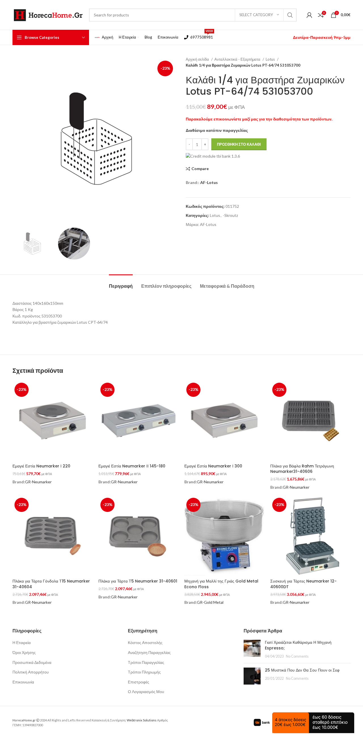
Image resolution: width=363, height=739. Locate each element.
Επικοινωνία (23, 681)
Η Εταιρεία (21, 642)
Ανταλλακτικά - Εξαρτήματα (237, 59)
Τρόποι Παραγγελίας (146, 662)
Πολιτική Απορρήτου (30, 672)
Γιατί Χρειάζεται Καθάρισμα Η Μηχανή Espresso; (298, 645)
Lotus (271, 59)
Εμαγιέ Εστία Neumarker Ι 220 (41, 466)
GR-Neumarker (38, 481)
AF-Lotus (209, 182)
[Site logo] (47, 14)
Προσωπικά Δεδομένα (31, 662)
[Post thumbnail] (252, 649)
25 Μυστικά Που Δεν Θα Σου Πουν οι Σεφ (302, 670)
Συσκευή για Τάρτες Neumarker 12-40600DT (303, 584)
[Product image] (310, 421)
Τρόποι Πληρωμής (144, 672)
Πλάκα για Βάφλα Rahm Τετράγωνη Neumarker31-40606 (302, 469)
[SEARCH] (290, 15)
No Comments (297, 656)
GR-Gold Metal (210, 602)
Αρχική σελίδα (198, 59)
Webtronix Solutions (142, 720)
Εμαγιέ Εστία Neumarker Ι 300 (213, 466)
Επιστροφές (138, 681)
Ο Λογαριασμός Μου (146, 691)
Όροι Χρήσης (24, 652)
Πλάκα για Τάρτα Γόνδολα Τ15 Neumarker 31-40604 (51, 584)
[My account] (309, 15)
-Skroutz (230, 215)
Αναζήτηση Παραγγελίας (149, 652)
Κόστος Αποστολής (145, 642)
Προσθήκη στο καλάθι (239, 144)
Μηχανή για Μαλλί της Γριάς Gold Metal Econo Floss (221, 584)
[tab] (121, 283)
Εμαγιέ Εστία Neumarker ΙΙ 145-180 (131, 466)
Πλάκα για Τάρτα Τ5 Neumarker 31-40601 (137, 581)
